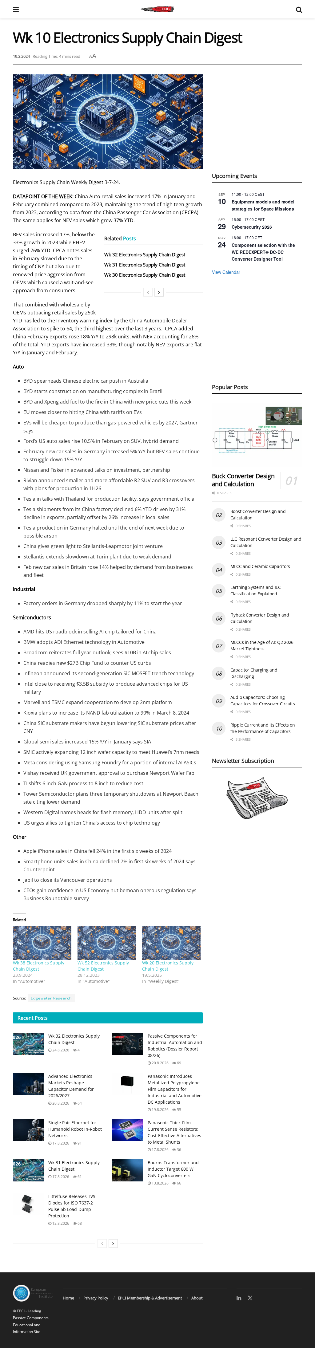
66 (178, 1183)
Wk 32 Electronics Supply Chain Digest (144, 254)
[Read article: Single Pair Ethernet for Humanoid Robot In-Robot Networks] (28, 1130)
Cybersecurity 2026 (252, 227)
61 (79, 1176)
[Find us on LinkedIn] (239, 1298)
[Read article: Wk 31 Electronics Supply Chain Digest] (28, 1170)
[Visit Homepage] (157, 9)
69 (178, 1063)
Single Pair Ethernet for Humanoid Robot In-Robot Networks (75, 1129)
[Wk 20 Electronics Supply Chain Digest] (171, 943)
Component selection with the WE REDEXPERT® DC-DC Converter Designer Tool (263, 252)
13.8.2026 (160, 1183)
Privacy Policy (95, 1298)
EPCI (21, 1311)
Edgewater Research (51, 998)
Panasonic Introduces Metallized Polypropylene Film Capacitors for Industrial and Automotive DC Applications (174, 1089)
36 (178, 1149)
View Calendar (226, 272)
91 (79, 1143)
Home (68, 1298)
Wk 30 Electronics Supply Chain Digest (144, 275)
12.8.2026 (60, 1223)
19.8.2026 (160, 1109)
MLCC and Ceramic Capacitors (260, 566)
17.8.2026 (60, 1143)
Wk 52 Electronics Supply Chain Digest (103, 966)
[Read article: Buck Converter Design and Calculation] (257, 435)
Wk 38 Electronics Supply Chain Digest (38, 966)
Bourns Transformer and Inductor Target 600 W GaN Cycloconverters (173, 1169)
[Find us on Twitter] (250, 1298)
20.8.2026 (160, 1063)
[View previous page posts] (148, 292)
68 (79, 1223)
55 (178, 1109)
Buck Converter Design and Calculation (243, 480)
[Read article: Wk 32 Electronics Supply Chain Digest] (28, 1044)
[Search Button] (299, 9)
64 (79, 1103)
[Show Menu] (16, 9)
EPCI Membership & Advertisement (150, 1298)
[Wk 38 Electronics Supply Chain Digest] (42, 943)
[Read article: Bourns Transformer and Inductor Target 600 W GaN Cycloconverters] (127, 1170)
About (197, 1298)
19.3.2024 (21, 56)
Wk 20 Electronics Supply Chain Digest (167, 966)
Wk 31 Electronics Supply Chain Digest (144, 265)
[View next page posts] (159, 292)
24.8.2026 (60, 1050)
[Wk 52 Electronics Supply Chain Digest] (107, 943)
